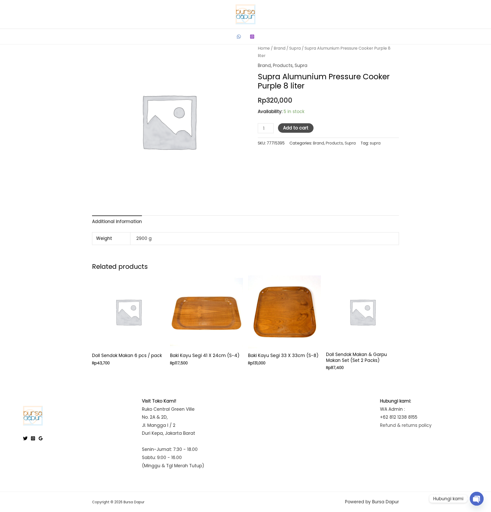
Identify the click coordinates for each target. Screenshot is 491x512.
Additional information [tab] (117, 221)
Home (264, 48)
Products (283, 65)
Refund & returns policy (406, 425)
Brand (279, 48)
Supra (295, 48)
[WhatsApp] (239, 36)
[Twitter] (25, 438)
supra (375, 143)
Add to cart (295, 128)
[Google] (40, 438)
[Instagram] (252, 36)
